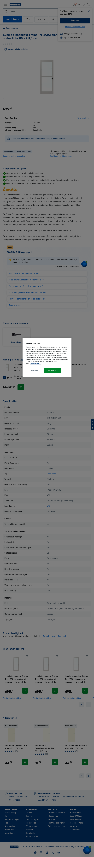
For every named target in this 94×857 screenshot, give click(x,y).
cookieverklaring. (35, 364)
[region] (47, 357)
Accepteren (52, 370)
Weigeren (34, 370)
